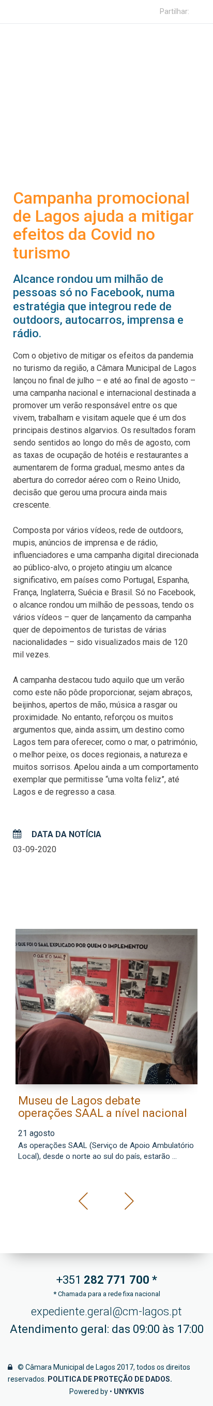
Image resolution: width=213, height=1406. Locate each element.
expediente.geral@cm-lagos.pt (106, 1311)
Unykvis (129, 1391)
